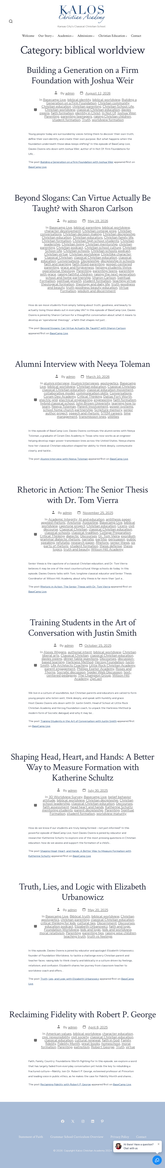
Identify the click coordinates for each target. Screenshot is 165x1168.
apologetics (109, 383)
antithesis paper (118, 519)
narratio (88, 539)
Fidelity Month (69, 1043)
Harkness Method (79, 662)
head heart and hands (87, 807)
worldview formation (108, 120)
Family (126, 1040)
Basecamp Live (54, 99)
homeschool (110, 1043)
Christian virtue (56, 254)
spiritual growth (69, 281)
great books (90, 1043)
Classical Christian (59, 257)
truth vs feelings (99, 936)
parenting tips (93, 933)
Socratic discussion (71, 672)
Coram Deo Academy (60, 396)
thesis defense (111, 546)
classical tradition (85, 532)
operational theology (58, 271)
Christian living (73, 244)
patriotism (82, 1047)
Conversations (68, 261)
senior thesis (120, 542)
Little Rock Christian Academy (112, 665)
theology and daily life (93, 284)
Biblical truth (80, 916)
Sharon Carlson (104, 277)
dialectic (72, 536)
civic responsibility (56, 1037)
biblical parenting (87, 227)
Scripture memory (108, 410)
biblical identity (79, 99)
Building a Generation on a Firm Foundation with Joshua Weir (83, 75)
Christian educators (88, 237)
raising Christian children (112, 116)
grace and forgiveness (77, 267)
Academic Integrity (62, 519)
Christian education (56, 106)
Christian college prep (99, 231)
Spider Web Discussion (104, 672)
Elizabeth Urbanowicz (91, 926)
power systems (121, 406)
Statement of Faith (31, 1137)
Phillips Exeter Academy (95, 669)
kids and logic (90, 929)
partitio (101, 539)
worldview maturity (111, 813)
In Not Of (109, 113)
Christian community (113, 103)
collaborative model (59, 393)
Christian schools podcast (110, 250)
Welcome (28, 36)
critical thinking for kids (58, 923)
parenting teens (105, 271)
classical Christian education (98, 109)
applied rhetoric (53, 522)
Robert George (102, 1047)
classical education (58, 1040)
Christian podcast (69, 247)
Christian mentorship (102, 244)
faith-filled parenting (88, 264)
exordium (128, 536)
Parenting (51, 116)
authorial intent (80, 652)
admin (69, 93)
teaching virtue (124, 281)
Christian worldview (60, 109)
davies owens (52, 658)
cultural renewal (88, 1040)
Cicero (122, 526)
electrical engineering (75, 400)
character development (62, 231)
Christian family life (118, 237)
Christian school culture (103, 247)
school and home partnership (68, 277)
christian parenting (87, 106)
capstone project (72, 526)
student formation (66, 120)
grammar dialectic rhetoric (60, 539)
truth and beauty (76, 549)
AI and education (91, 519)
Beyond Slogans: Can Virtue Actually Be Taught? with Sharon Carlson (82, 203)
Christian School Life (118, 106)
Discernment (107, 923)
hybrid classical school (57, 403)
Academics (64, 36)
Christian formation (56, 241)
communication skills (92, 393)
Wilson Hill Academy (107, 549)
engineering (103, 400)
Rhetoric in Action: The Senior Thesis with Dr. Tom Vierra (82, 495)
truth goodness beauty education (91, 287)
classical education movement (110, 390)
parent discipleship (88, 810)
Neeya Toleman (64, 406)
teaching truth (75, 936)
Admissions (84, 36)
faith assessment (56, 807)
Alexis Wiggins (55, 652)
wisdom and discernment (97, 291)
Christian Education (111, 36)
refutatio (63, 542)
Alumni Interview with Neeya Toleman (82, 364)
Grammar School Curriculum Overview (76, 1137)
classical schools (57, 532)
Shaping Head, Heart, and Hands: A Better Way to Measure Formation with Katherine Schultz (82, 767)
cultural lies (86, 923)
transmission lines (92, 416)
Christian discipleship (119, 234)
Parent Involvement (92, 406)
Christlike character (116, 254)
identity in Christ (87, 113)
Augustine (90, 522)
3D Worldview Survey (65, 797)
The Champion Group (94, 675)
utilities (113, 416)
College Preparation (115, 532)
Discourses (88, 536)
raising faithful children (75, 274)
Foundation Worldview (61, 929)
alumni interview (56, 383)
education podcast (59, 926)
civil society (80, 1037)
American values (59, 1033)
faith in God (110, 1040)
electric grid (48, 400)
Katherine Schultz (119, 807)
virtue (130, 1047)
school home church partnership (68, 410)
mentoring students (57, 810)
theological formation (57, 284)
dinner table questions (81, 658)
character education (117, 1033)
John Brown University (93, 403)
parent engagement (59, 669)
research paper (82, 542)
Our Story (45, 36)
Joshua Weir (126, 113)
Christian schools (76, 250)
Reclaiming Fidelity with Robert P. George (82, 1014)
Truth (86, 120)
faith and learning (57, 264)
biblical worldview (106, 99)
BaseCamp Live (37, 167)
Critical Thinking (89, 396)
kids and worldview (116, 929)
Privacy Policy (120, 1137)
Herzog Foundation (109, 662)
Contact (136, 36)
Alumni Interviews (85, 383)
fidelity (50, 1043)
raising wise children (120, 933)
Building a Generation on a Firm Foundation (91, 101)
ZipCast (96, 678)
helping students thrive (113, 267)
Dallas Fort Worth (117, 396)
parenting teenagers (76, 116)
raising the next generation (114, 274)
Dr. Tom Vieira (109, 536)
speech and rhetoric (84, 413)
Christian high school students (96, 241)
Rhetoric (102, 542)
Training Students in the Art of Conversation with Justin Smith (82, 628)
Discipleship (90, 261)
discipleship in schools (118, 261)
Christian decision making (82, 234)
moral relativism (51, 933)
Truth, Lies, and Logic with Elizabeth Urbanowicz (82, 892)
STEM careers (111, 413)
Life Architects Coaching (69, 665)
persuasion (116, 539)
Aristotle (74, 522)
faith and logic (120, 926)
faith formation (62, 113)
